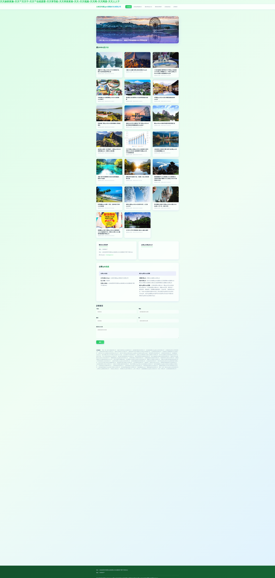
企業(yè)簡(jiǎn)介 (137, 6)
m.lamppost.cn (109, 255)
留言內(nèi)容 (99, 326)
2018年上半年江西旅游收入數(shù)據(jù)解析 (137, 230)
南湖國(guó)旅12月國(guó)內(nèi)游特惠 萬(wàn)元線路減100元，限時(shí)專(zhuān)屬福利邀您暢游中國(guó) (109, 231)
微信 (97, 317)
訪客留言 (175, 6)
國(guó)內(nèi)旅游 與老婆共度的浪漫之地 (164, 123)
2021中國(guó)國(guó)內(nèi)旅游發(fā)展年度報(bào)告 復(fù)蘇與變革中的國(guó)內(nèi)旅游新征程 (137, 150)
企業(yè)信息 (167, 6)
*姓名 (97, 308)
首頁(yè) (128, 6)
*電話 (139, 308)
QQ (139, 317)
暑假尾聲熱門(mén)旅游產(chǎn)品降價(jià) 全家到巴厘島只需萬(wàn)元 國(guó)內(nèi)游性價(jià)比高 (165, 178)
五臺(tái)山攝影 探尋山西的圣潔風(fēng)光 (136, 70)
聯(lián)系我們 (158, 6)
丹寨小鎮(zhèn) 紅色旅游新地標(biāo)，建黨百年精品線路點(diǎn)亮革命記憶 (123, 40)
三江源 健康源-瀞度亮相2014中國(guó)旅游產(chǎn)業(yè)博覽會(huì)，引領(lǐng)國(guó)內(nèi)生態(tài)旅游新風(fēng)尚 (165, 71)
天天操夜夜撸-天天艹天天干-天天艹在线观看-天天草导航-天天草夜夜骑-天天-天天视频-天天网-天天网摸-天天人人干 (60, 1)
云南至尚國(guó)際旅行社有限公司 (108, 7)
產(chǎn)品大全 (148, 6)
